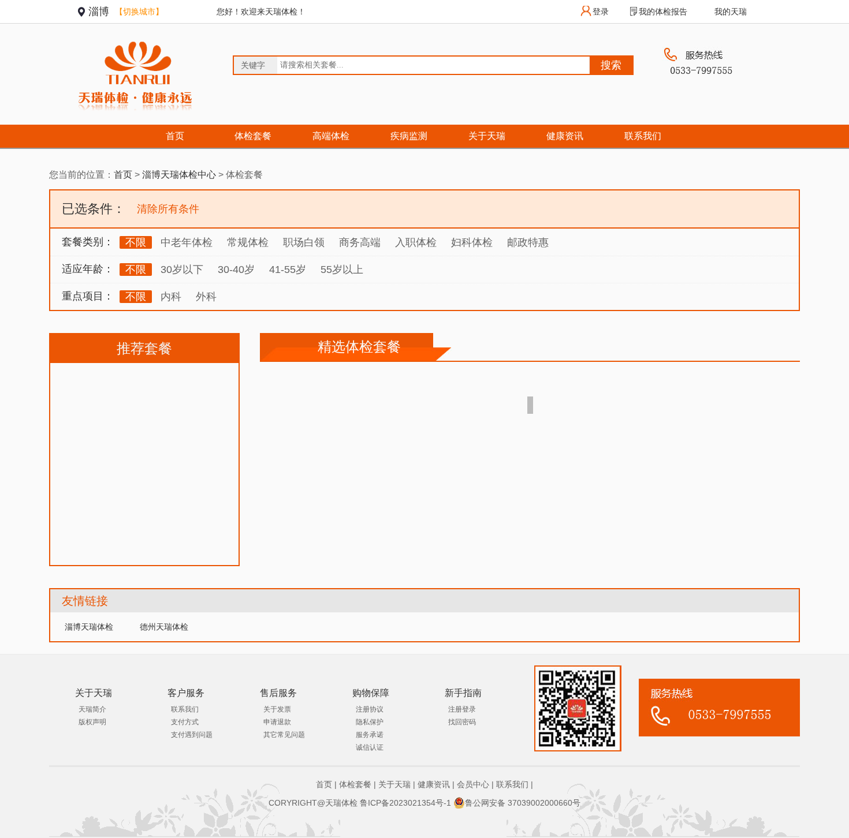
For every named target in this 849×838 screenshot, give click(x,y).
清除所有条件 (168, 209)
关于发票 (277, 709)
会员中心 (473, 784)
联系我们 (642, 136)
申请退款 (277, 722)
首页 (175, 136)
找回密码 (462, 722)
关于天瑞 (486, 136)
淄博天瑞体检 (89, 626)
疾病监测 (408, 136)
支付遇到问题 (192, 735)
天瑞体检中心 (179, 174)
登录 (601, 11)
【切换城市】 (139, 11)
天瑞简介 (92, 709)
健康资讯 (564, 136)
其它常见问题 (284, 735)
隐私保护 (369, 722)
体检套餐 (252, 136)
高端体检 (330, 136)
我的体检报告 (663, 11)
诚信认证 (369, 747)
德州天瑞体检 (164, 626)
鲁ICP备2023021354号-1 (405, 802)
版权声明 (92, 722)
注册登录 (462, 709)
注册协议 (369, 709)
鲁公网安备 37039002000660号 (522, 802)
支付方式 (185, 722)
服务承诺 (369, 735)
